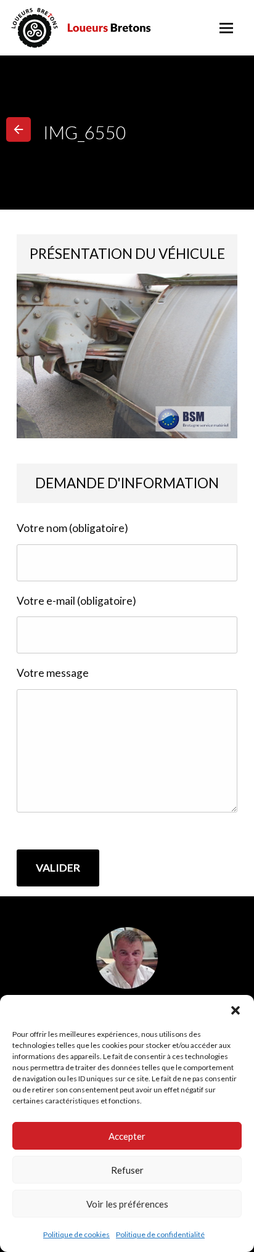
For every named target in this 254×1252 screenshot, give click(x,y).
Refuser (127, 1170)
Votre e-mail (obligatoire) (76, 600)
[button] (235, 1010)
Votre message (53, 672)
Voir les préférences (127, 1203)
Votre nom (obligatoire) (72, 528)
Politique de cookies (76, 1234)
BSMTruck (98, 27)
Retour (18, 129)
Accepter (127, 1136)
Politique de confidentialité (160, 1234)
